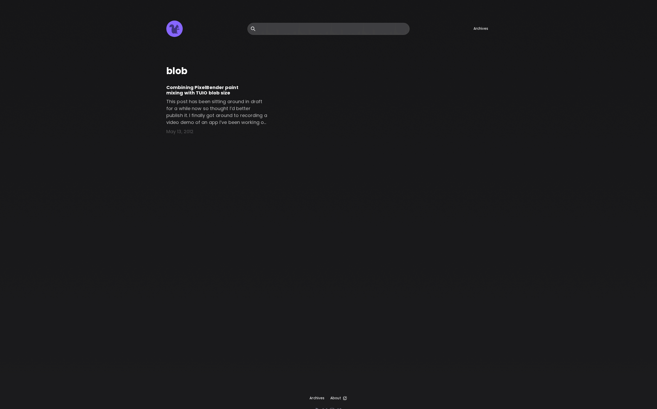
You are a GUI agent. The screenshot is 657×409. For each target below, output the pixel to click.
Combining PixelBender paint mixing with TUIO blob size (202, 90)
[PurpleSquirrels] (174, 29)
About (335, 398)
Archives (481, 28)
